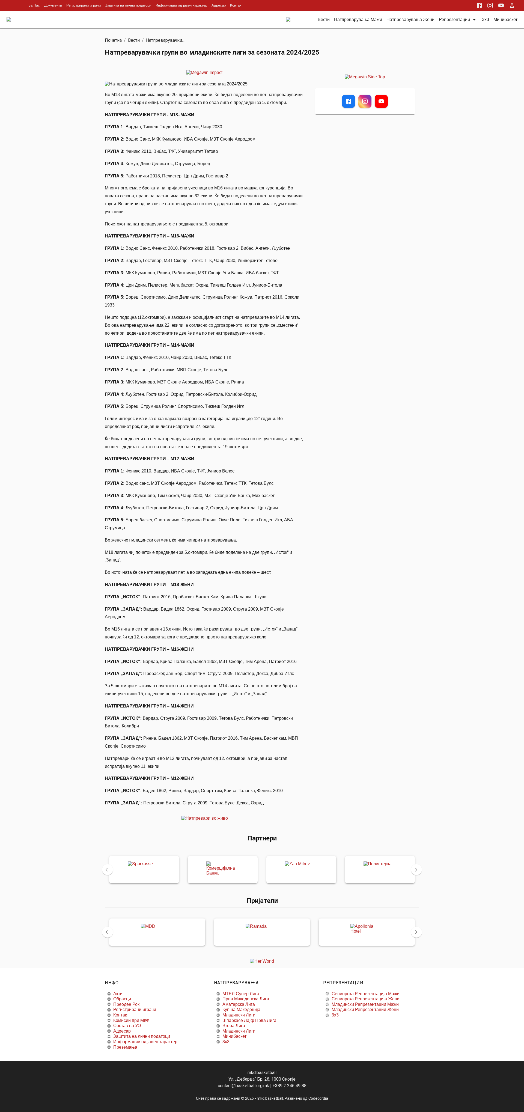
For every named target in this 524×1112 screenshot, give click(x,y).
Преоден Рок (126, 1004)
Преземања (125, 1047)
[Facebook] (348, 101)
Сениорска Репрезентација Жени (366, 999)
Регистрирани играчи (83, 5)
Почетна (113, 40)
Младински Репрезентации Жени (365, 1009)
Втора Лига (233, 1025)
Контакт (236, 5)
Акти (118, 993)
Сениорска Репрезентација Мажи (366, 993)
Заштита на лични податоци (128, 5)
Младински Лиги (238, 1015)
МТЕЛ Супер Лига (240, 993)
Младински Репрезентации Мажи (365, 1004)
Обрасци (122, 999)
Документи (53, 5)
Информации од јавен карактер (181, 5)
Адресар (219, 5)
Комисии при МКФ (131, 1020)
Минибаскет (234, 1036)
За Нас (34, 5)
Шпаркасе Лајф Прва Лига (249, 1020)
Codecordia (318, 1098)
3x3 (226, 1041)
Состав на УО (127, 1025)
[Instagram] (364, 101)
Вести (134, 40)
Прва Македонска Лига (245, 999)
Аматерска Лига (238, 1004)
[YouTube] (381, 101)
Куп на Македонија (241, 1009)
